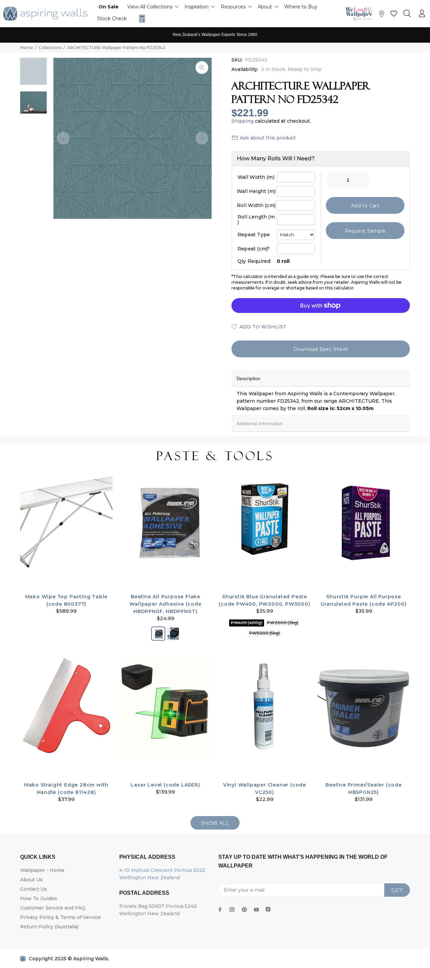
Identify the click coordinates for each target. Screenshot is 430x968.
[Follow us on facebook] (220, 909)
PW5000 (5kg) (264, 633)
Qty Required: (254, 261)
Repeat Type (254, 234)
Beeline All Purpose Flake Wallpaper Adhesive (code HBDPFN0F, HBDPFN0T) (165, 604)
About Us (31, 880)
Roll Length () (256, 219)
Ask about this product (268, 138)
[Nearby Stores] (381, 15)
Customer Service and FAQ (52, 908)
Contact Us (33, 889)
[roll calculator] (140, 18)
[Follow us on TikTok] (268, 908)
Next (202, 138)
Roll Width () (256, 205)
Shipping (242, 121)
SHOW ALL (215, 823)
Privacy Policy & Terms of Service (60, 917)
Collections (50, 47)
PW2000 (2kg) (282, 622)
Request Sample (365, 231)
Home (26, 47)
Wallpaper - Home (42, 870)
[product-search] (407, 14)
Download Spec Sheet (320, 349)
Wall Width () (256, 177)
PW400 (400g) (246, 622)
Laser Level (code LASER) (165, 785)
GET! (397, 890)
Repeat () (253, 248)
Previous (63, 138)
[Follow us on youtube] (256, 909)
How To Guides (38, 898)
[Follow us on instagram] (232, 909)
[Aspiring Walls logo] (45, 14)
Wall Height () (256, 191)
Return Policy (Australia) (49, 927)
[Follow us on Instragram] (360, 14)
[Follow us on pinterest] (244, 909)
